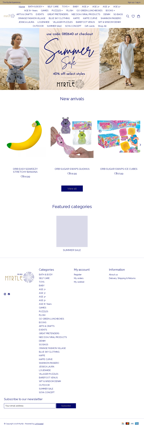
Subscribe (66, 406)
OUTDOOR (38, 26)
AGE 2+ (85, 6)
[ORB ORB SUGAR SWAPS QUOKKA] (72, 136)
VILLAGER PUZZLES (63, 22)
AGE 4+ (106, 6)
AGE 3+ (95, 6)
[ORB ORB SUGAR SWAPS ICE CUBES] (118, 136)
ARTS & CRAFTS (24, 14)
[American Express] (137, 423)
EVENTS (40, 14)
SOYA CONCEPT (73, 26)
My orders (78, 278)
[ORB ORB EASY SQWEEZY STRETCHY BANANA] (25, 136)
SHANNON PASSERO (111, 18)
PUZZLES (43, 311)
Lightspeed (39, 424)
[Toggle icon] (128, 16)
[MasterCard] (127, 423)
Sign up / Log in (134, 2)
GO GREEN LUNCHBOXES (89, 10)
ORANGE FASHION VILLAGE (31, 18)
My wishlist (79, 282)
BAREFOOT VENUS (85, 22)
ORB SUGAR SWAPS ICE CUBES (118, 168)
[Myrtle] (9, 16)
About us (113, 274)
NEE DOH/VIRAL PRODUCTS (86, 14)
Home (22, 6)
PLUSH (69, 10)
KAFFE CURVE (90, 18)
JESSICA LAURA (26, 22)
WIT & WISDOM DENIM (109, 22)
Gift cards (90, 26)
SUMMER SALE (54, 26)
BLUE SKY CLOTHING (59, 18)
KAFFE (76, 18)
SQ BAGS (118, 14)
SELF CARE (53, 6)
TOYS (41, 282)
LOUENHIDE (44, 22)
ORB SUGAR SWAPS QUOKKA (72, 168)
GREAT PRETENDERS (57, 14)
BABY (76, 6)
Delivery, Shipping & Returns (122, 278)
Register (78, 274)
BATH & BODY (46, 274)
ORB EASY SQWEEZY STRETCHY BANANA (25, 170)
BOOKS (42, 322)
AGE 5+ (117, 6)
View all (72, 188)
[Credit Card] (123, 423)
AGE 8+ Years (31, 10)
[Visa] (132, 423)
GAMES (44, 10)
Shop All (102, 26)
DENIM (107, 14)
